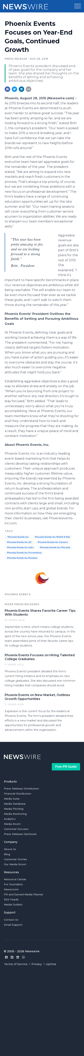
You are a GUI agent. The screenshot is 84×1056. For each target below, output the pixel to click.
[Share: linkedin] (22, 89)
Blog (7, 854)
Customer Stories (15, 859)
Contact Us (11, 919)
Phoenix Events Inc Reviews (22, 558)
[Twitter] (12, 957)
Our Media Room (15, 864)
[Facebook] (6, 957)
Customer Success (16, 828)
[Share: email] (28, 89)
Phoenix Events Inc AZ (19, 542)
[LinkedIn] (17, 957)
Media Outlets (13, 904)
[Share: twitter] (14, 89)
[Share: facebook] (7, 89)
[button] (77, 6)
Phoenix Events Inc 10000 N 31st (52, 537)
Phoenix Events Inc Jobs (20, 547)
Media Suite (12, 798)
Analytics (10, 818)
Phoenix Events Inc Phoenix (55, 547)
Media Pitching (13, 808)
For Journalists (13, 884)
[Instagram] (23, 957)
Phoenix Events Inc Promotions (24, 553)
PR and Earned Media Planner (23, 894)
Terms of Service (16, 964)
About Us (10, 849)
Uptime (51, 964)
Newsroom (11, 889)
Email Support (13, 924)
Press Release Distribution (21, 788)
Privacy (36, 964)
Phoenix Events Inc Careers (53, 542)
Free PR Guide (66, 766)
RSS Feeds (11, 899)
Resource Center (15, 879)
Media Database (15, 803)
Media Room (12, 823)
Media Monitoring (15, 813)
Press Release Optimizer (20, 834)
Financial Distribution (17, 793)
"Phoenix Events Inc (18, 537)
